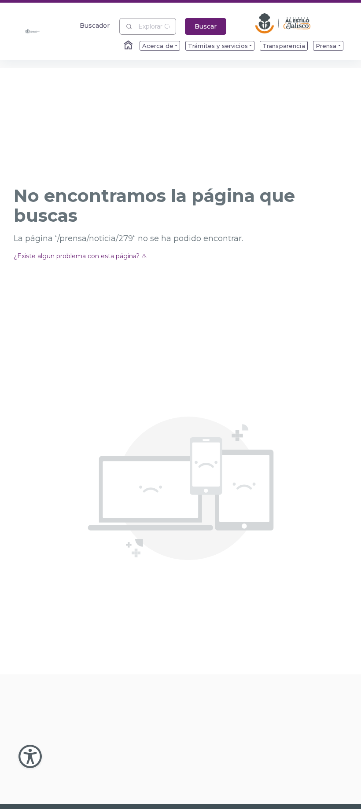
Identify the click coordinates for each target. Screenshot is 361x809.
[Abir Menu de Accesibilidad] (30, 756)
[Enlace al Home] (129, 45)
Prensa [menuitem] (326, 45)
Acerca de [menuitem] (157, 45)
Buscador (95, 25)
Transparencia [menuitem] (283, 45)
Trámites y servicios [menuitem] (218, 45)
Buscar (206, 26)
